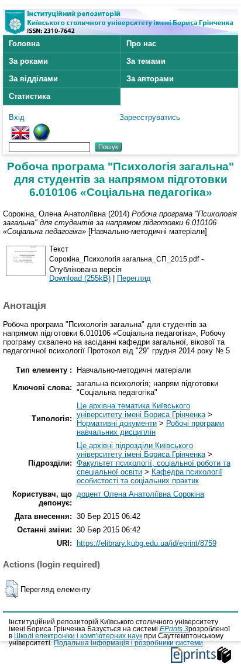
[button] (11, 589)
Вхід (17, 117)
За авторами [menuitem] (150, 78)
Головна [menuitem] (24, 43)
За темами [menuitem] (146, 61)
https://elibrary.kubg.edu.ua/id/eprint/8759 (146, 543)
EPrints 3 (174, 628)
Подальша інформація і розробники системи (128, 642)
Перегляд (134, 278)
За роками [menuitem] (28, 61)
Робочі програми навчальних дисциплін (150, 427)
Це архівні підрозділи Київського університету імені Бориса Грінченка (141, 450)
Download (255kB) (80, 278)
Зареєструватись (149, 117)
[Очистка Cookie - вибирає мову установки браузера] (41, 127)
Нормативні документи (117, 423)
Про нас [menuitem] (141, 43)
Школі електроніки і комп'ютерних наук (78, 635)
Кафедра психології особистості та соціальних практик (149, 476)
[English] (20, 127)
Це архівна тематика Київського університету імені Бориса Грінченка (141, 410)
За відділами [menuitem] (33, 78)
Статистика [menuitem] (29, 96)
